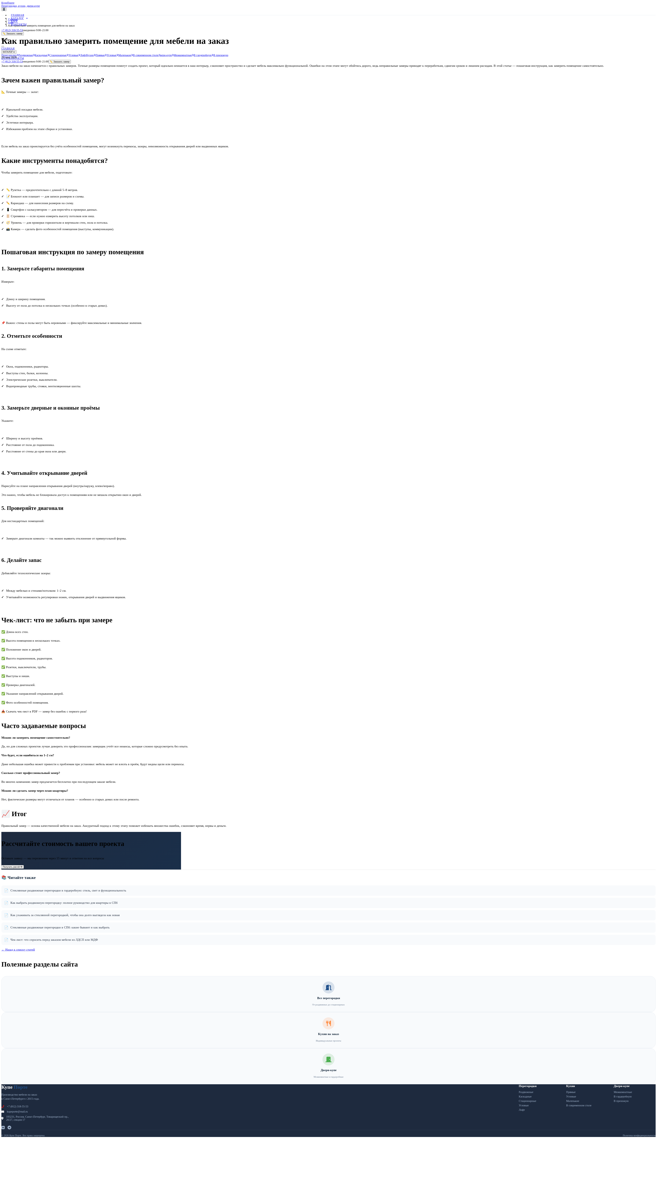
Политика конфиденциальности (639, 1135)
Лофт (83, 55)
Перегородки (528, 1086)
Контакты (19, 24)
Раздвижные (25, 55)
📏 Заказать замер (59, 61)
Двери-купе (165, 55)
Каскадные (41, 55)
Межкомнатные (183, 55)
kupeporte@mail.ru (17, 1111)
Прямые (100, 55)
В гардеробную (203, 55)
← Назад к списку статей (18, 949)
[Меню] (4, 9)
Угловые (73, 55)
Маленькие (124, 55)
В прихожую (220, 55)
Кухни (90, 55)
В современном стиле (145, 55)
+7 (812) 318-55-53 (12, 30)
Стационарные (58, 55)
